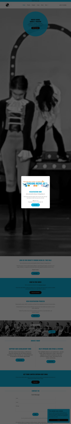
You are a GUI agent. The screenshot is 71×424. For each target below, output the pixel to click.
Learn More (35, 204)
